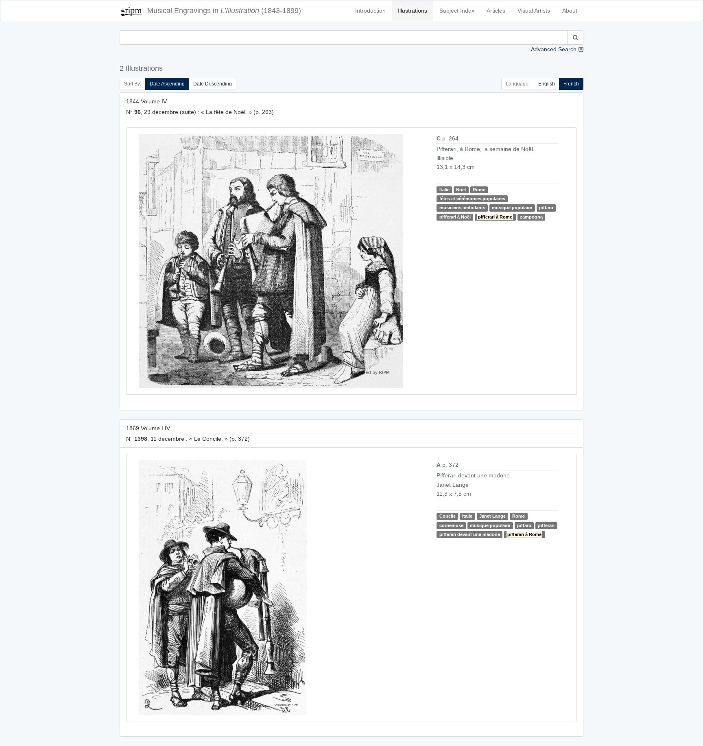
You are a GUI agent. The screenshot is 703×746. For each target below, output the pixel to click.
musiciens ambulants (462, 207)
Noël (461, 189)
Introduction (370, 10)
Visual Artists (533, 10)
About (569, 10)
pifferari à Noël (455, 216)
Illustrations (412, 10)
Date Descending (212, 84)
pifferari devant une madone (469, 534)
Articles (496, 10)
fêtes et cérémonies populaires (472, 198)
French (571, 84)
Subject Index (456, 10)
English (546, 84)
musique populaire (512, 207)
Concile (447, 516)
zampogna (531, 216)
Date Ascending (167, 84)
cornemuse (451, 525)
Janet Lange (492, 516)
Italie (444, 189)
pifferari (546, 525)
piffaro (546, 207)
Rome (479, 189)
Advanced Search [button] (553, 49)
